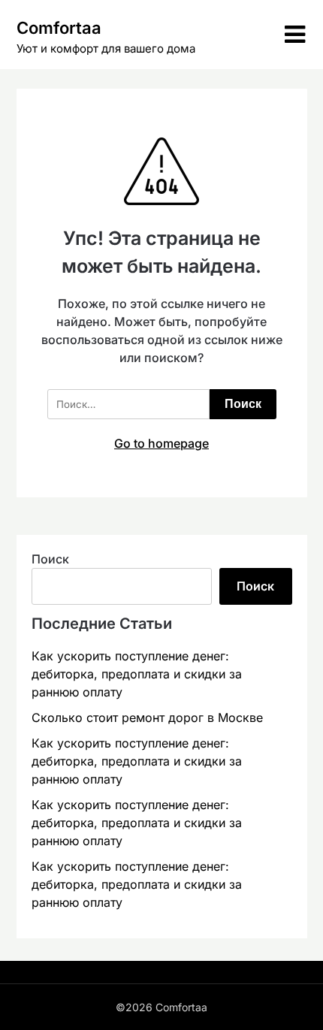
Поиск (50, 558)
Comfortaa (59, 28)
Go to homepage (161, 443)
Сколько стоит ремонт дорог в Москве (147, 717)
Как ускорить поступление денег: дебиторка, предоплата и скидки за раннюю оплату (137, 673)
